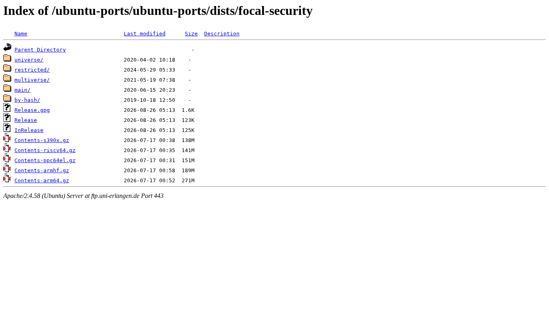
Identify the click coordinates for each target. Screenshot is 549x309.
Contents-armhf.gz (41, 170)
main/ (22, 90)
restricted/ (32, 70)
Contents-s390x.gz (41, 140)
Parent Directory (40, 50)
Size (191, 34)
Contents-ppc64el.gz (45, 160)
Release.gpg (32, 110)
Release (25, 120)
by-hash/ (27, 100)
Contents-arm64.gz (41, 180)
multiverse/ (32, 80)
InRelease (28, 130)
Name (20, 34)
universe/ (28, 60)
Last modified (145, 34)
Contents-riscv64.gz (45, 150)
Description (222, 34)
